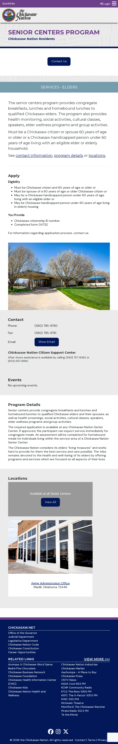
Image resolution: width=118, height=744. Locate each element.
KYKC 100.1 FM (70, 699)
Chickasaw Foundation (22, 676)
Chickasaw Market (73, 668)
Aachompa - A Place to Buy (78, 672)
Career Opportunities (22, 652)
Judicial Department (21, 637)
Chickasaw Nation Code (23, 644)
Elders (69, 87)
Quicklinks (8, 3)
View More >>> (97, 659)
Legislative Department (23, 641)
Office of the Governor (22, 633)
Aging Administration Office (50, 583)
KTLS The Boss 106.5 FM (76, 691)
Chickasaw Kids (18, 687)
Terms (92, 740)
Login (106, 4)
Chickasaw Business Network (26, 672)
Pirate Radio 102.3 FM (74, 711)
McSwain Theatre (72, 703)
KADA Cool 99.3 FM (73, 684)
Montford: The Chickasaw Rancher (83, 707)
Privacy (102, 740)
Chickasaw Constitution (23, 648)
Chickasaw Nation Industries (79, 664)
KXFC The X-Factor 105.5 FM (79, 695)
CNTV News (68, 680)
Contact (80, 740)
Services (50, 87)
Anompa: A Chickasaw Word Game (30, 664)
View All (50, 502)
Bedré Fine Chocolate (21, 668)
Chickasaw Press (72, 676)
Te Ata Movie (69, 714)
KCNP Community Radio (76, 687)
